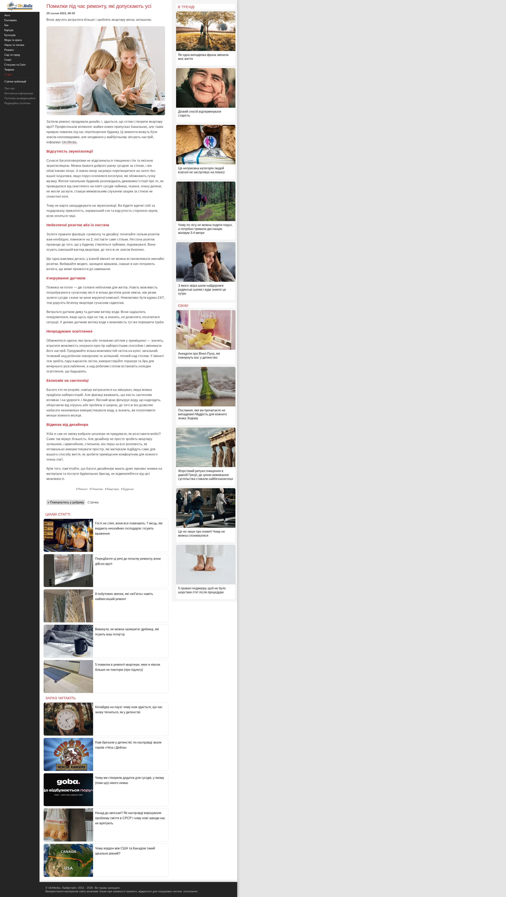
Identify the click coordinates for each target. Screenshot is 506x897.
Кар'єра (8, 30)
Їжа (6, 25)
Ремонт (83, 489)
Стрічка (93, 502)
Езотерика (10, 20)
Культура (9, 35)
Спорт (7, 59)
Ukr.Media (69, 142)
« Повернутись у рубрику (65, 502)
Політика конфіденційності (21, 98)
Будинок (128, 489)
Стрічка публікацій (15, 81)
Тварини (9, 69)
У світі (8, 74)
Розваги (9, 49)
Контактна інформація (18, 93)
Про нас (9, 88)
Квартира (113, 489)
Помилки (97, 489)
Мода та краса (13, 40)
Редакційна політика (17, 103)
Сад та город (12, 54)
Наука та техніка (14, 44)
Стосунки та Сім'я (14, 64)
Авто (7, 15)
